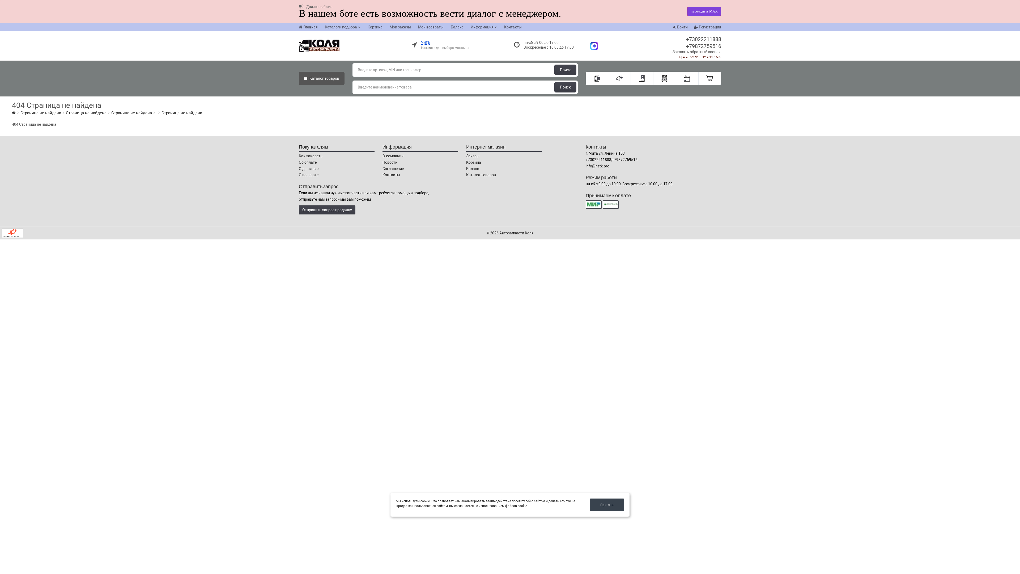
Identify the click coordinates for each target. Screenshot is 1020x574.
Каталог (324, 78)
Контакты (513, 27)
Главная (310, 27)
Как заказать (310, 156)
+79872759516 (703, 46)
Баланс (457, 27)
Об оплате (308, 162)
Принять (607, 505)
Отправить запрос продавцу (327, 210)
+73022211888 (703, 39)
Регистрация (709, 27)
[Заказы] (597, 78)
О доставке (308, 169)
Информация (482, 27)
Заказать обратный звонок (697, 52)
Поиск (565, 70)
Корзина (375, 27)
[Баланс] (687, 78)
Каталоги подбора (341, 27)
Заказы (472, 156)
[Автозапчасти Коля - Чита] (591, 46)
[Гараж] (664, 78)
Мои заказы (400, 27)
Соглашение (393, 169)
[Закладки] (642, 78)
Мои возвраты (431, 27)
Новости (389, 162)
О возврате (308, 175)
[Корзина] (710, 78)
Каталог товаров (481, 175)
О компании (392, 156)
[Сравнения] (619, 78)
